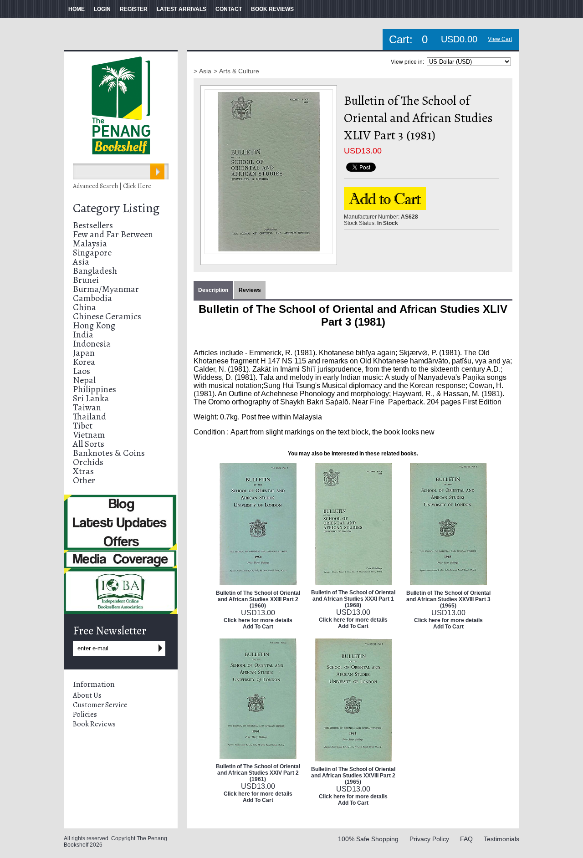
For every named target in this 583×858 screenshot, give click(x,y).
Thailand (89, 416)
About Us (87, 695)
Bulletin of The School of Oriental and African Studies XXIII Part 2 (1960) (258, 599)
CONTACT (228, 9)
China (84, 307)
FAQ (466, 839)
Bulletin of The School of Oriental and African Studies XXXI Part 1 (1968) (353, 598)
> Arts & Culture (236, 71)
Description (213, 290)
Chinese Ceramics (107, 316)
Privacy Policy (429, 839)
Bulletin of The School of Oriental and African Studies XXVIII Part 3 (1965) (448, 599)
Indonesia (92, 343)
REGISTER (134, 9)
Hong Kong (94, 325)
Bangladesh (95, 271)
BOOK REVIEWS (272, 9)
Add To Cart (258, 626)
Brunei (86, 280)
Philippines (94, 389)
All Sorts (88, 444)
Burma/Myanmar (106, 289)
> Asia (202, 71)
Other (84, 480)
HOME (76, 9)
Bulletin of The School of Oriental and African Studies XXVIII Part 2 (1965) (353, 775)
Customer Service (100, 705)
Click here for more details (258, 620)
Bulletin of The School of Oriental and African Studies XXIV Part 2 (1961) (258, 772)
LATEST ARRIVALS (181, 9)
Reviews (250, 290)
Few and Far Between (113, 234)
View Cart (500, 39)
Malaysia (90, 243)
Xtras (83, 471)
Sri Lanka (91, 398)
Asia (81, 261)
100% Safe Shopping (368, 839)
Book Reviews (94, 724)
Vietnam (89, 435)
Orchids (88, 462)
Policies (85, 715)
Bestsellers (93, 225)
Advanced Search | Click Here (112, 186)
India (83, 334)
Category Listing (116, 208)
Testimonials (501, 839)
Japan (84, 353)
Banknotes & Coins (109, 453)
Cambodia (92, 298)
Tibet (82, 425)
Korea (84, 362)
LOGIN (102, 9)
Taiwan (87, 407)
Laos (81, 371)
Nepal (84, 380)
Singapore (92, 252)
